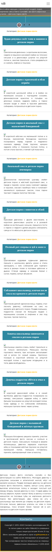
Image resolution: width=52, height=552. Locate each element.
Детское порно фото (27, 31)
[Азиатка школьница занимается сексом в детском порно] (25, 345)
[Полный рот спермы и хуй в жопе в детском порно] (25, 258)
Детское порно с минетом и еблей (25, 209)
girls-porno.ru (41, 534)
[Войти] (11, 4)
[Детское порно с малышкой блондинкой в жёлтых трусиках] (25, 434)
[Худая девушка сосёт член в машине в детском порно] (25, 50)
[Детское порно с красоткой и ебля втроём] (25, 91)
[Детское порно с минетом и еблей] (25, 218)
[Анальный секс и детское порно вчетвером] (25, 178)
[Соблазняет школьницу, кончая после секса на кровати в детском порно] (25, 302)
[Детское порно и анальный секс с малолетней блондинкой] (25, 134)
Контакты (26, 519)
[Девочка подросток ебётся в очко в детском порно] (25, 391)
